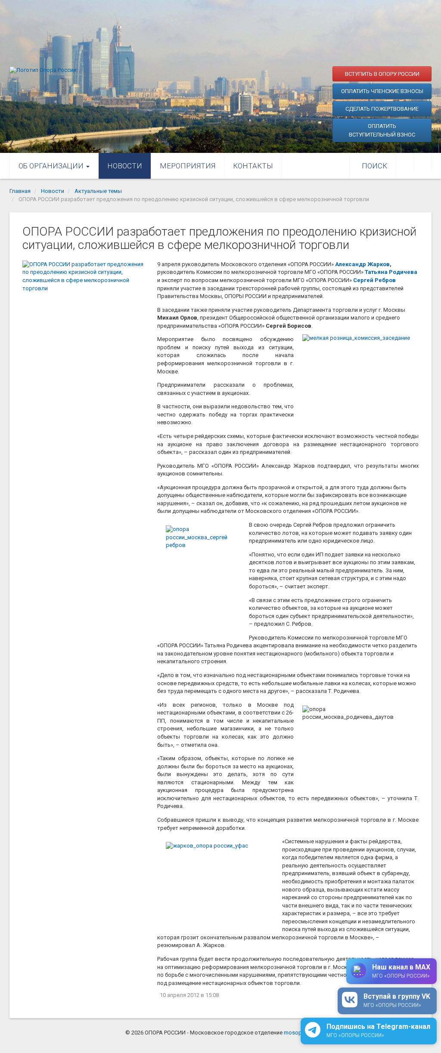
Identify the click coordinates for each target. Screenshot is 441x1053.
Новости (124, 166)
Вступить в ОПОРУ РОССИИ (382, 74)
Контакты (253, 166)
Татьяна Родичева (391, 272)
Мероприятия (187, 166)
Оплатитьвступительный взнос (382, 130)
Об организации (52, 166)
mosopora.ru (300, 1032)
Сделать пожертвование (382, 109)
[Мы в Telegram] (422, 161)
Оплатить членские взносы (382, 91)
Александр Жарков (362, 264)
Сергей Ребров (374, 280)
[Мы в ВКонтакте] (404, 161)
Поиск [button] (374, 166)
